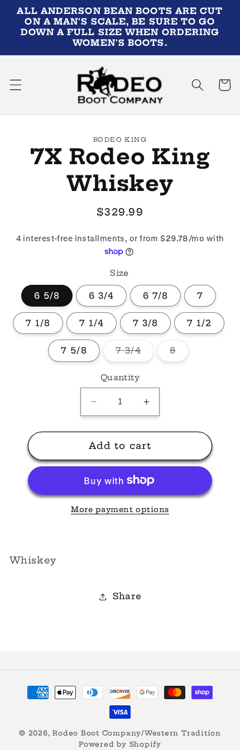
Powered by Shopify (120, 744)
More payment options (120, 509)
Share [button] (127, 596)
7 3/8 (146, 323)
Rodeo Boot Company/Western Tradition (136, 733)
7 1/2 (199, 323)
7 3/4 (135, 353)
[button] (15, 84)
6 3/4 (101, 295)
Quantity (120, 377)
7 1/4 (91, 323)
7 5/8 (74, 350)
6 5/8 (47, 295)
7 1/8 (38, 323)
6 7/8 (156, 295)
